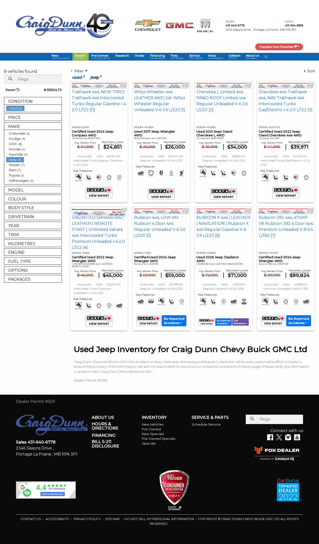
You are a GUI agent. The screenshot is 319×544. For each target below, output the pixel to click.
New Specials (153, 434)
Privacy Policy (87, 519)
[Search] (10, 79)
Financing (103, 435)
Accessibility (58, 519)
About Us (103, 417)
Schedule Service (206, 424)
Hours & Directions (105, 426)
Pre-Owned (151, 429)
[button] (60, 56)
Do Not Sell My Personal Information (159, 519)
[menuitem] (34, 108)
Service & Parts (210, 417)
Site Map (113, 519)
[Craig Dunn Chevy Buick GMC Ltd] (50, 25)
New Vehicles (152, 424)
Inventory (154, 417)
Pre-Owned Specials (158, 439)
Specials (149, 443)
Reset (10, 90)
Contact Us (31, 519)
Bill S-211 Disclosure (105, 444)
